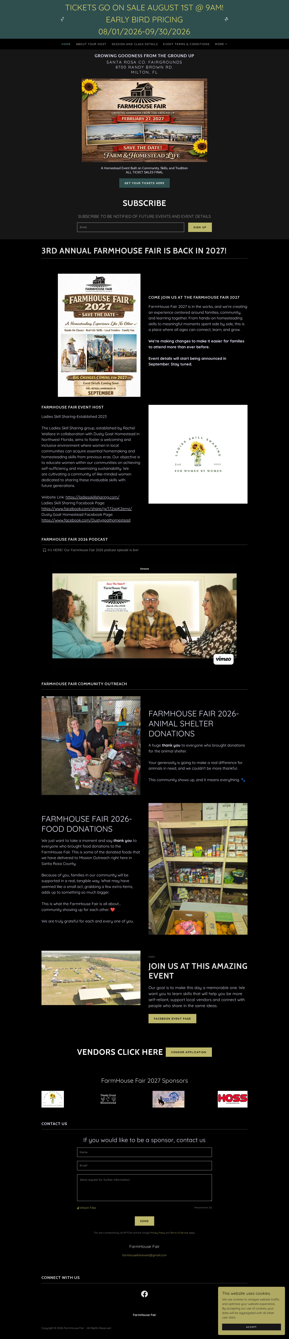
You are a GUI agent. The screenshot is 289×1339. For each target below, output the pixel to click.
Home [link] (66, 44)
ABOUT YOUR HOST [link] (91, 44)
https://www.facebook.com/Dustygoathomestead (85, 520)
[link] (144, 56)
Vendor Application (188, 1052)
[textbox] (130, 227)
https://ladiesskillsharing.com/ (92, 497)
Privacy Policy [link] (157, 1232)
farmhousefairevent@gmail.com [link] (144, 1255)
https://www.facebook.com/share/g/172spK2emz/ (86, 508)
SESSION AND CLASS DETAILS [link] (135, 44)
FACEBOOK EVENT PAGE (172, 1018)
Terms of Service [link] (179, 1232)
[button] (221, 44)
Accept (251, 1326)
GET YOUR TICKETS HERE (144, 183)
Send (144, 1221)
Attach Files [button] (88, 1208)
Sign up (200, 227)
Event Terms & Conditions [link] (186, 44)
